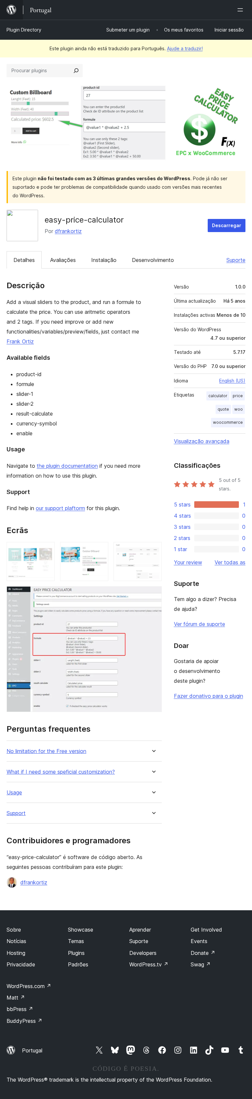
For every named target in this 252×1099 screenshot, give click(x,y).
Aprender (140, 929)
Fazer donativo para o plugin (208, 696)
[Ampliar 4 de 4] (153, 595)
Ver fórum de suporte (199, 624)
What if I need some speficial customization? (61, 772)
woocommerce (228, 422)
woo (238, 409)
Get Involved (206, 929)
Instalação (103, 260)
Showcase (80, 929)
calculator (217, 395)
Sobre (14, 929)
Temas (76, 941)
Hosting (16, 953)
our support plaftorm (60, 508)
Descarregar (226, 225)
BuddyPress (24, 1021)
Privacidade (21, 964)
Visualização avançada (201, 441)
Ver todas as (230, 562)
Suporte (235, 260)
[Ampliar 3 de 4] (153, 551)
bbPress (20, 1009)
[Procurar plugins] (76, 70)
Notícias (16, 941)
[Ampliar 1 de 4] (46, 551)
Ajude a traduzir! (185, 48)
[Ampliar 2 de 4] (99, 551)
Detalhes (24, 260)
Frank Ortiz (20, 341)
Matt (16, 997)
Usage (14, 792)
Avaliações (63, 260)
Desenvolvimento (153, 260)
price (238, 395)
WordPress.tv (148, 964)
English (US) (232, 380)
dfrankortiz (68, 231)
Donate (203, 953)
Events (199, 941)
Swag (201, 964)
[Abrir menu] (241, 10)
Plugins (76, 953)
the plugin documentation (67, 466)
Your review (188, 562)
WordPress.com (29, 986)
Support (16, 813)
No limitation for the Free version (46, 751)
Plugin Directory (24, 29)
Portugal (32, 1050)
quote (223, 409)
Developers (143, 953)
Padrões (78, 964)
